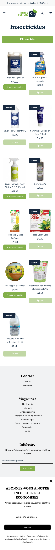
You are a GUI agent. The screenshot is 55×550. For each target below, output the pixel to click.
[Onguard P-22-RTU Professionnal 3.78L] (15, 324)
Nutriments (27, 404)
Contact (27, 381)
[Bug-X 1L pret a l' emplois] (40, 63)
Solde (27, 431)
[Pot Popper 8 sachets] (15, 271)
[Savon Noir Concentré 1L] (15, 116)
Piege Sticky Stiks (40, 234)
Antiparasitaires (27, 412)
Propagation (27, 427)
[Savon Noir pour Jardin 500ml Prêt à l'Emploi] (15, 170)
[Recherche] (42, 13)
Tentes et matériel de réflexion (27, 415)
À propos (27, 385)
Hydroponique (27, 419)
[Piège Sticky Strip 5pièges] (15, 220)
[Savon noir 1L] (40, 170)
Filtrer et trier (27, 39)
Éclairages (27, 408)
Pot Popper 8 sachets (15, 285)
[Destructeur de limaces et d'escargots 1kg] (40, 271)
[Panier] (50, 13)
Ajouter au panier (15, 87)
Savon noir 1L (40, 184)
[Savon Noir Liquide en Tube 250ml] (40, 116)
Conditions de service (30, 539)
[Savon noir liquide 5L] (15, 63)
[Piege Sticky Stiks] (40, 220)
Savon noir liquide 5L (14, 77)
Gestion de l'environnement (27, 423)
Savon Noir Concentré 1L (15, 130)
